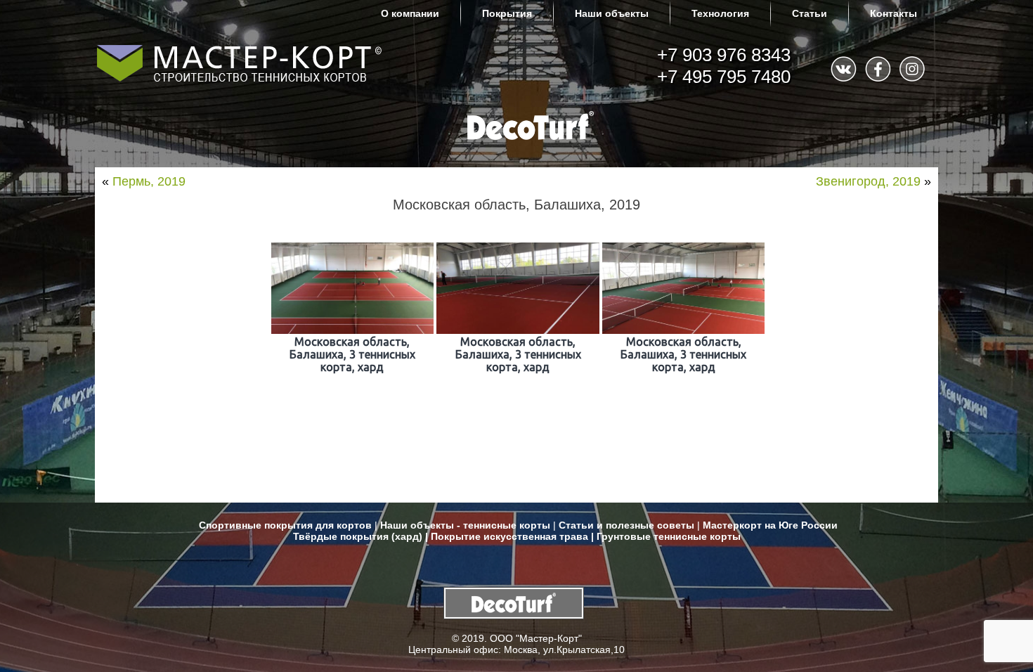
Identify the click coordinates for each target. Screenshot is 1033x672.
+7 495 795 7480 (724, 76)
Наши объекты (612, 13)
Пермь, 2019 (149, 181)
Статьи (809, 13)
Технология (720, 13)
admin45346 (226, 221)
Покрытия (507, 13)
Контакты (893, 13)
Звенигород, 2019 (868, 181)
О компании (410, 13)
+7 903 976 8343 (724, 54)
